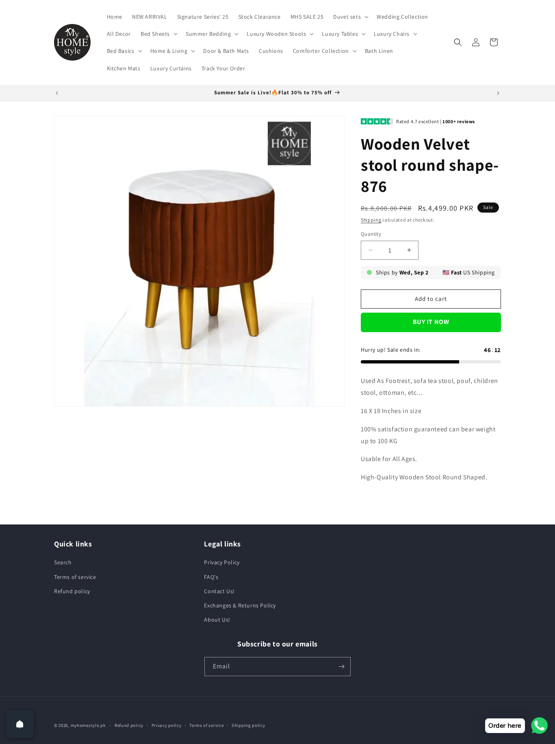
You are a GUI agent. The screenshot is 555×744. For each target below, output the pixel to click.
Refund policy (72, 591)
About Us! (217, 619)
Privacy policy (167, 725)
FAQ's (211, 577)
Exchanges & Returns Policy (240, 605)
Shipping (371, 220)
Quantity (371, 234)
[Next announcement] (498, 93)
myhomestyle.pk (88, 725)
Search (63, 562)
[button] (350, 16)
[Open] (20, 724)
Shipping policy (248, 725)
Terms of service (75, 577)
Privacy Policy (221, 562)
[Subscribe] (341, 666)
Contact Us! (219, 591)
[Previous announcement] (57, 93)
